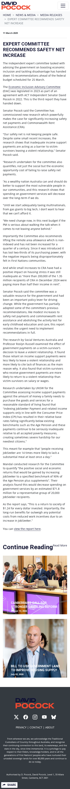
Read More (60, 545)
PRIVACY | (23, 727)
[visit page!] (16, 718)
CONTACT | (37, 727)
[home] (16, 6)
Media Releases (51, 15)
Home (7, 15)
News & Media (26, 15)
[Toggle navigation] (63, 6)
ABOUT (49, 727)
